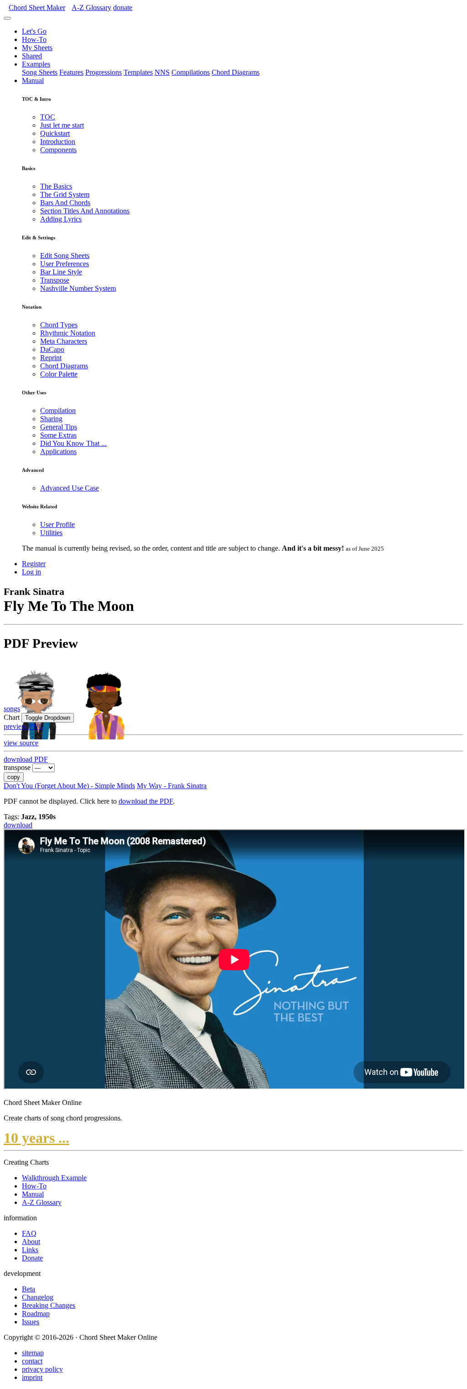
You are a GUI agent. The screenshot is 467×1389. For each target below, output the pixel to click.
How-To (34, 39)
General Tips (58, 427)
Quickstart (55, 133)
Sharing (51, 419)
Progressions (103, 72)
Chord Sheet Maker (37, 7)
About (31, 1241)
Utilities (51, 533)
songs (12, 709)
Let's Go (34, 31)
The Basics (56, 186)
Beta (28, 1289)
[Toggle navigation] (7, 18)
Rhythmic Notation (67, 333)
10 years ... (36, 1138)
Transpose (54, 280)
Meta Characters (63, 341)
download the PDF (146, 801)
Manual (33, 80)
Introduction (57, 141)
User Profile (57, 524)
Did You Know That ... (73, 443)
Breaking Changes (48, 1305)
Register (34, 564)
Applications (58, 451)
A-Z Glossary (42, 1202)
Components (58, 150)
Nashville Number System (78, 288)
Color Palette (59, 374)
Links (30, 1250)
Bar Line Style (61, 272)
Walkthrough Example (54, 1178)
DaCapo (52, 349)
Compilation (58, 410)
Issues (30, 1322)
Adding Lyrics (61, 219)
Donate (32, 1258)
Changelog (37, 1297)
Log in (31, 572)
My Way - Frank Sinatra (172, 786)
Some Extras (58, 435)
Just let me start (62, 125)
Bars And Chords (65, 203)
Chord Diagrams (235, 72)
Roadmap (36, 1313)
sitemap (33, 1353)
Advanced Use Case (69, 488)
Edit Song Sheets (64, 255)
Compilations (190, 72)
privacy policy (42, 1369)
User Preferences (64, 264)
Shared (32, 56)
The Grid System (64, 194)
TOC (47, 117)
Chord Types (59, 325)
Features (71, 72)
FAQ (29, 1233)
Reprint (51, 357)
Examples (36, 64)
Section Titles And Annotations (85, 211)
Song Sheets (39, 72)
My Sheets (37, 48)
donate (122, 7)
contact (32, 1361)
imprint (32, 1377)
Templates (138, 72)
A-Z (91, 7)
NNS (162, 72)
